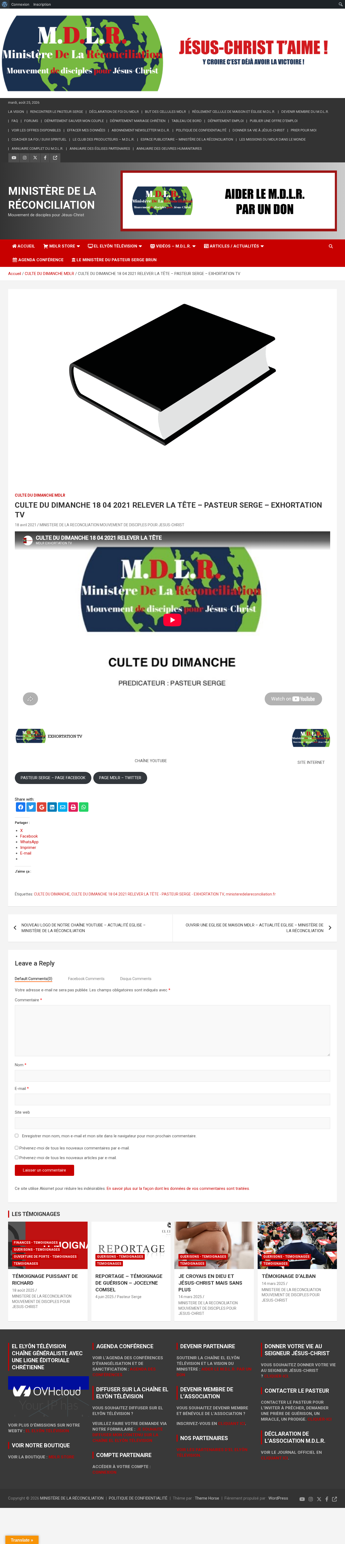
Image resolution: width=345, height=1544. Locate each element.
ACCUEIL (26, 246)
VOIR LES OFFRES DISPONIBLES (36, 130)
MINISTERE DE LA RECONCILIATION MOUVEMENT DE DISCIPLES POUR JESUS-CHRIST (112, 525)
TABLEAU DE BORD (187, 121)
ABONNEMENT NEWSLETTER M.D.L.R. (141, 130)
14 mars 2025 (190, 1297)
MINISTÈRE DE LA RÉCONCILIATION (72, 1498)
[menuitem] (4, 4)
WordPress (278, 1498)
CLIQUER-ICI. (276, 1376)
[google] (41, 807)
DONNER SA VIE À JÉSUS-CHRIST (259, 130)
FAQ (15, 121)
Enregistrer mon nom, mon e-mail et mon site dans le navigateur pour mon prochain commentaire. (109, 1136)
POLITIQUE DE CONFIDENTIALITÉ (138, 1498)
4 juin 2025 (104, 1297)
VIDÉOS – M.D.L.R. (173, 246)
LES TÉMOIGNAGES (36, 1214)
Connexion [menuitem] (20, 4)
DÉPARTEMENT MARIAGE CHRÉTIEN (137, 121)
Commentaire (28, 1000)
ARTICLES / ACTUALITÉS (234, 246)
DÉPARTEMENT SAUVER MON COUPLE (74, 121)
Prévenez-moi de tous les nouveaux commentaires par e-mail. (74, 1148)
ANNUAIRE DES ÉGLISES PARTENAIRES (100, 149)
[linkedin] (52, 807)
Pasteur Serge (129, 1297)
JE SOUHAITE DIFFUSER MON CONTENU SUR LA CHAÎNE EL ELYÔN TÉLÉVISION (127, 1435)
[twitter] (31, 807)
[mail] (62, 807)
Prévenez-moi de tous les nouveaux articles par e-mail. (68, 1157)
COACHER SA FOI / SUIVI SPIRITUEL (39, 139)
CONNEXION (104, 1472)
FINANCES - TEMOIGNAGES (36, 1243)
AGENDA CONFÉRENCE (41, 259)
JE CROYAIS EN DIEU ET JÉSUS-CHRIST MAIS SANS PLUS (210, 1282)
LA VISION (16, 112)
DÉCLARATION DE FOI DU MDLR (114, 112)
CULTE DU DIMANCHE (52, 894)
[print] (73, 807)
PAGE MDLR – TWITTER (120, 777)
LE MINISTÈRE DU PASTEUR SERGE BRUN (117, 259)
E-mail (22, 1088)
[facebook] (20, 807)
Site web (22, 1112)
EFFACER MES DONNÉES (86, 130)
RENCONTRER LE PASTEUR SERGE (56, 112)
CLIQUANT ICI (231, 1423)
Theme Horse (207, 1498)
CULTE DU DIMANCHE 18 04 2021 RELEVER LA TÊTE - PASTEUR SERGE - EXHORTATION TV (147, 894)
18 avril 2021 (25, 525)
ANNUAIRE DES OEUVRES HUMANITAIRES (169, 149)
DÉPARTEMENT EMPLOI (226, 121)
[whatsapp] (83, 807)
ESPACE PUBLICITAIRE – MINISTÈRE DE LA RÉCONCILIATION (187, 139)
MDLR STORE (62, 246)
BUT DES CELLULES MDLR (165, 112)
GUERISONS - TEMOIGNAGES (37, 1250)
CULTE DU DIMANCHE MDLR (40, 495)
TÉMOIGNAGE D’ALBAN (289, 1276)
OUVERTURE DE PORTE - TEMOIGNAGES (45, 1257)
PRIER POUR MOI (303, 130)
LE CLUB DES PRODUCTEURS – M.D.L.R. (103, 139)
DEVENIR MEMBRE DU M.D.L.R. (305, 112)
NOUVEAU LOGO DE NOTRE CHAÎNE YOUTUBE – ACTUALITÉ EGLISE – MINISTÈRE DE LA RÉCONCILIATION (84, 928)
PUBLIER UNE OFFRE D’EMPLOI (274, 121)
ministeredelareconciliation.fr (251, 894)
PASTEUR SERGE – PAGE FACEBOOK (53, 777)
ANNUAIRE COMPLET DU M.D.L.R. (37, 149)
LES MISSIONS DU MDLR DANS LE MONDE (272, 139)
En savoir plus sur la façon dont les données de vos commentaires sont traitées (178, 1188)
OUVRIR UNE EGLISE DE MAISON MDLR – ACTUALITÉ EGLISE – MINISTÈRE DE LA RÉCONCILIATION (254, 928)
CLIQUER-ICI (320, 1419)
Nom (20, 1064)
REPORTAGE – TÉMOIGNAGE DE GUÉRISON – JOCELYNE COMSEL (129, 1282)
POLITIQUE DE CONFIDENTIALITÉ (201, 130)
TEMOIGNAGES (26, 1264)
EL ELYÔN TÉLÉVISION (115, 246)
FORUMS (31, 121)
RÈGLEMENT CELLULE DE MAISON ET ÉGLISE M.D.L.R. (233, 112)
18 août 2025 (23, 1290)
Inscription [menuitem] (42, 4)
